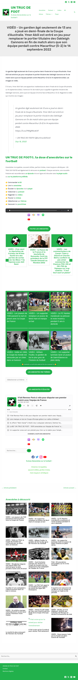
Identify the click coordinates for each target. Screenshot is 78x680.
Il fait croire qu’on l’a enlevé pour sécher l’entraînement (39, 630)
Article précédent (9, 488)
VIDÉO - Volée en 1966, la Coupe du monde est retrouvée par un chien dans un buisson (15, 542)
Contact (5, 668)
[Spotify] (43, 215)
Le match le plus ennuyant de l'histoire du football (15, 633)
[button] (54, 10)
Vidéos (59, 10)
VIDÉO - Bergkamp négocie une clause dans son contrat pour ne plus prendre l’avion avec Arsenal (16, 566)
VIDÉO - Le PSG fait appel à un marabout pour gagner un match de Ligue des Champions (39, 587)
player (30, 189)
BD (65, 10)
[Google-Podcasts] (34, 215)
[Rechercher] (29, 450)
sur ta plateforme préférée (17, 177)
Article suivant (69, 488)
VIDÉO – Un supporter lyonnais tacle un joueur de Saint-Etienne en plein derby (61, 542)
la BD (20, 182)
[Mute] (62, 210)
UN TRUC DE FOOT (13, 666)
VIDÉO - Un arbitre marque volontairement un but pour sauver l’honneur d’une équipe (16, 612)
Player (57, 14)
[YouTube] (74, 2)
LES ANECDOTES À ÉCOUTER (39, 389)
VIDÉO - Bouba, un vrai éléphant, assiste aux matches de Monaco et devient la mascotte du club (61, 612)
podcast (43, 170)
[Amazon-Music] (39, 215)
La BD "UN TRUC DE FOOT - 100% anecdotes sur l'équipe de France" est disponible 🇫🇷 (41, 426)
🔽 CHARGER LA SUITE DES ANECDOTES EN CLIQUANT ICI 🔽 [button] (39, 364)
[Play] (7, 210)
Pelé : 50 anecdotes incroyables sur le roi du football (60, 563)
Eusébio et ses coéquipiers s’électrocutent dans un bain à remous (16, 589)
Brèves (41, 14)
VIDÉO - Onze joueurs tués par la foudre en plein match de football (61, 635)
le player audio (62, 173)
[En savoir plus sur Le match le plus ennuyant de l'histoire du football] (16, 624)
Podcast (50, 10)
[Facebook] (66, 2)
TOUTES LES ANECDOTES (39, 229)
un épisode (29, 173)
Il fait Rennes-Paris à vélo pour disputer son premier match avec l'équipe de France (40, 416)
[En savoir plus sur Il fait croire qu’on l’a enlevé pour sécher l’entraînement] (39, 622)
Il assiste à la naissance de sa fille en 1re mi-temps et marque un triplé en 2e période (61, 590)
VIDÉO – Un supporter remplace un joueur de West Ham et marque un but (39, 520)
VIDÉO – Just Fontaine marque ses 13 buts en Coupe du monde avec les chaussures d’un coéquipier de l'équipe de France (39, 565)
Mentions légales (8, 671)
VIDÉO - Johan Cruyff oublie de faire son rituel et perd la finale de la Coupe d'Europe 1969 (39, 612)
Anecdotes (42, 10)
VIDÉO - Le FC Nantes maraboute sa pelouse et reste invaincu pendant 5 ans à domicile (60, 318)
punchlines (22, 204)
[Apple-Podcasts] (29, 215)
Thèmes (48, 14)
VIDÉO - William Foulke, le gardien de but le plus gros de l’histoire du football (38, 541)
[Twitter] (69, 2)
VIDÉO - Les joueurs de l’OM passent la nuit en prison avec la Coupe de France (16, 518)
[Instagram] (72, 2)
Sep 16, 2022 (21, 141)
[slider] (33, 210)
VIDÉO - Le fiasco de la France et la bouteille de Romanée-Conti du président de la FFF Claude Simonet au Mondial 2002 (39, 256)
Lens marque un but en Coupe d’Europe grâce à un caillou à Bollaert (34, 419)
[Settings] (70, 210)
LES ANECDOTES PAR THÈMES (39, 372)
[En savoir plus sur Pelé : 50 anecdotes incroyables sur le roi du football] (61, 554)
